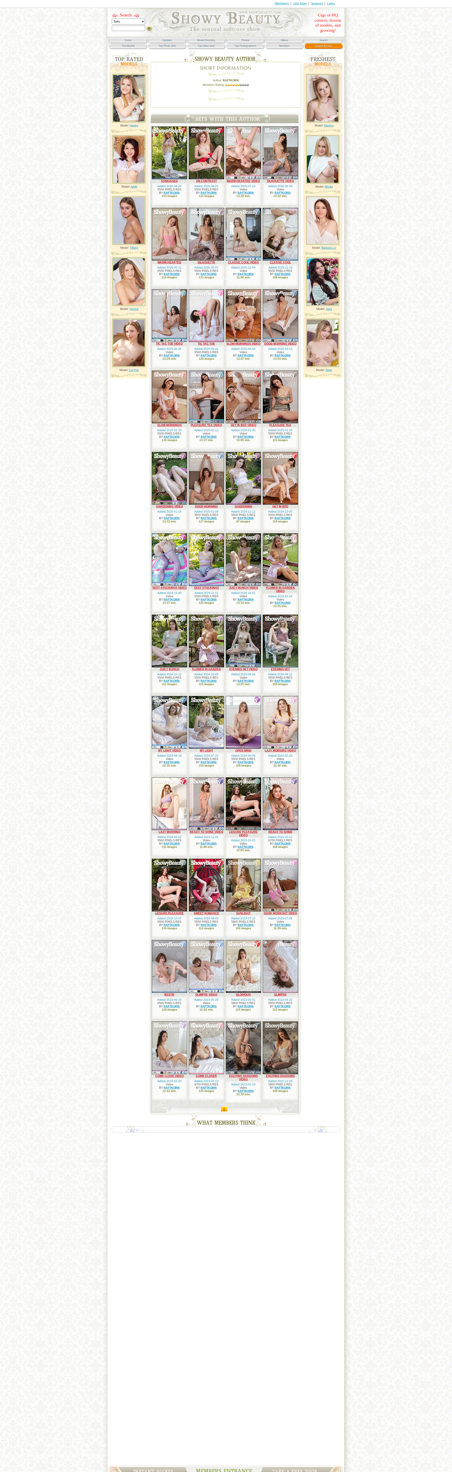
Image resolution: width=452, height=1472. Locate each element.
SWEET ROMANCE (206, 913)
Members (282, 3)
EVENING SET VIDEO (243, 669)
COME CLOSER (206, 1076)
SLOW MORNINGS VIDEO (243, 343)
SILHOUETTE (206, 262)
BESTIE (169, 994)
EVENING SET (280, 669)
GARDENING (243, 506)
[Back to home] (226, 32)
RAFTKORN (172, 192)
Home (128, 40)
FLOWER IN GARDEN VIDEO (280, 589)
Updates (167, 40)
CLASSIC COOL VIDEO (243, 262)
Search (126, 14)
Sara (329, 309)
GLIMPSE (280, 994)
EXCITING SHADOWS (280, 1076)
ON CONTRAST (206, 181)
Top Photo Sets (167, 45)
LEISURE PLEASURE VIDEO (243, 833)
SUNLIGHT (243, 913)
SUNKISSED (169, 181)
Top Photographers (245, 45)
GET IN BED (280, 506)
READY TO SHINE (280, 832)
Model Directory (206, 40)
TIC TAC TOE (206, 343)
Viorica (133, 309)
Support (317, 3)
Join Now (300, 3)
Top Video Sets (206, 45)
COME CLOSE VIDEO (169, 1076)
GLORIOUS (243, 994)
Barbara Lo (329, 247)
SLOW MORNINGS (169, 425)
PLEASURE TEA (280, 425)
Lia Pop (134, 370)
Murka (329, 186)
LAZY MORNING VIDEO (280, 750)
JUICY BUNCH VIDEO (243, 588)
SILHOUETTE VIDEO (280, 181)
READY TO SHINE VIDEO (206, 832)
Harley (134, 125)
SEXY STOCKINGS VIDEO (169, 588)
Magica (329, 125)
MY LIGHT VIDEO (169, 750)
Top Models (128, 45)
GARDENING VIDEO (169, 506)
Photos (246, 40)
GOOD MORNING (206, 506)
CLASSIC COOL (280, 262)
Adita (134, 186)
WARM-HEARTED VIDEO (243, 181)
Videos (284, 40)
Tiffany (134, 247)
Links (331, 3)
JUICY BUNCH (169, 669)
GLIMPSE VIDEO (206, 994)
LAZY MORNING (169, 832)
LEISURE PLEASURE (169, 913)
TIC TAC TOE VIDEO (169, 343)
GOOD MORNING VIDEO (280, 343)
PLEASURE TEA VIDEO (206, 425)
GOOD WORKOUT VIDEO (280, 913)
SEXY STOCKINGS (206, 588)
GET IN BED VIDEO (243, 425)
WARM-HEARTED (169, 262)
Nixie (329, 370)
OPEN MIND (243, 750)
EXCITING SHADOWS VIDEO (243, 1077)
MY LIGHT (206, 750)
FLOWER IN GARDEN (206, 669)
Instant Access (323, 45)
